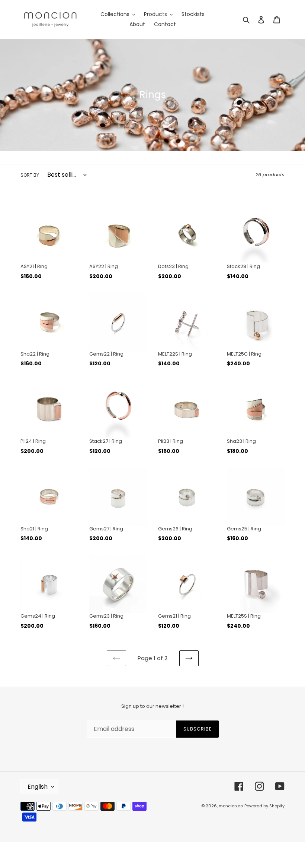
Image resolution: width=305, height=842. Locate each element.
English (38, 786)
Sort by (29, 175)
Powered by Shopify (264, 806)
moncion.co (231, 806)
